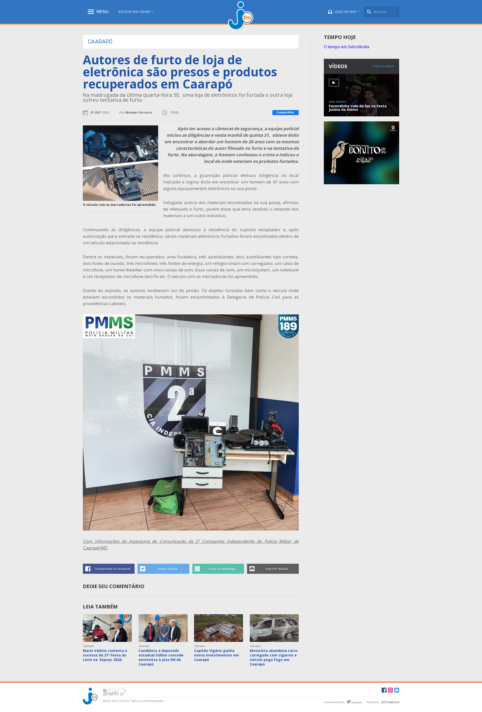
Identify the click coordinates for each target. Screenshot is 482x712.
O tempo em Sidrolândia (346, 47)
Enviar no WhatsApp (222, 569)
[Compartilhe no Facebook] (285, 112)
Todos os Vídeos (383, 66)
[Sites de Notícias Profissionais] (390, 702)
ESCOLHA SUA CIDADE (134, 12)
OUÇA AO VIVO (345, 12)
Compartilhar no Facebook (113, 569)
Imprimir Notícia (277, 569)
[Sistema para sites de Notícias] (354, 702)
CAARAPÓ (100, 42)
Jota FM (241, 16)
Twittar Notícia (167, 569)
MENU (102, 11)
